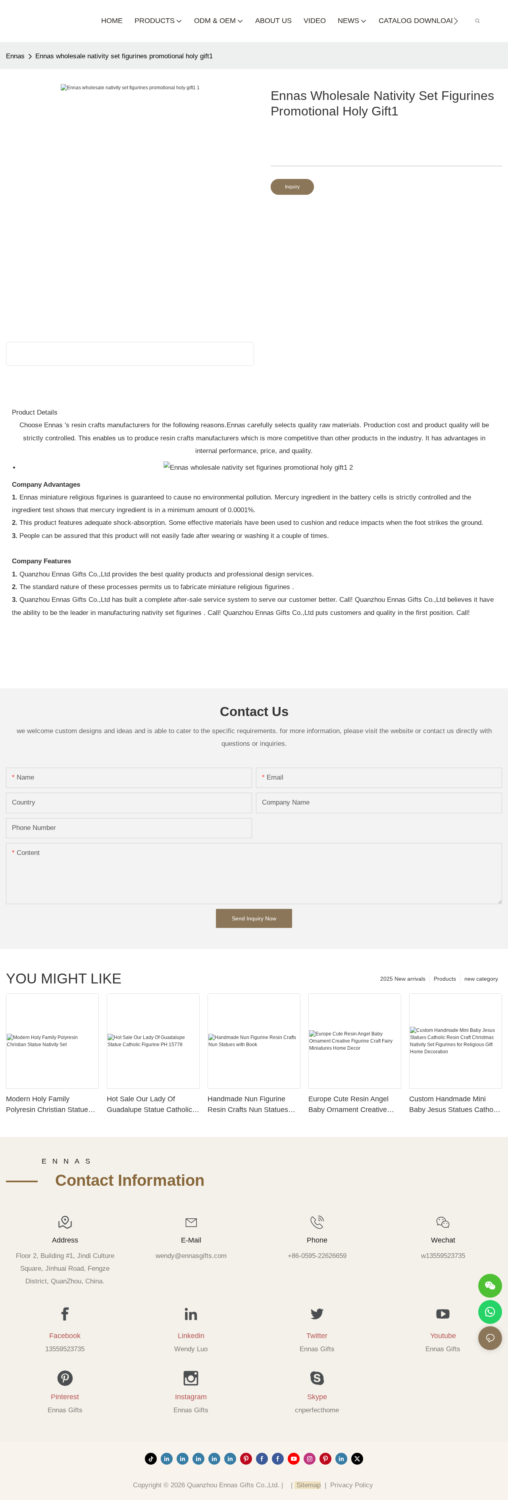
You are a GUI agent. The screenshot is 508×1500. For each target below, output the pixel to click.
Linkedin (191, 1336)
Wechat (443, 1240)
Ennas (15, 56)
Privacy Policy (351, 1485)
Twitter (316, 1336)
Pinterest (65, 1397)
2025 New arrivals (402, 979)
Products (445, 979)
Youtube (443, 1336)
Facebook (65, 1336)
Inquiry (292, 187)
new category (481, 979)
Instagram (191, 1397)
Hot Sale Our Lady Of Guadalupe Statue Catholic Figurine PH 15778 (149, 1105)
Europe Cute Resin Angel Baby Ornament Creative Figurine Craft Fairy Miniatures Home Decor (348, 1105)
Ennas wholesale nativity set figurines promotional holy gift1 (124, 56)
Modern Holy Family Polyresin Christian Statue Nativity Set (47, 1105)
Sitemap (307, 1485)
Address (65, 1240)
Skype (317, 1397)
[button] (456, 21)
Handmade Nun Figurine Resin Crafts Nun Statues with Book (248, 1105)
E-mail (191, 1240)
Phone (317, 1240)
